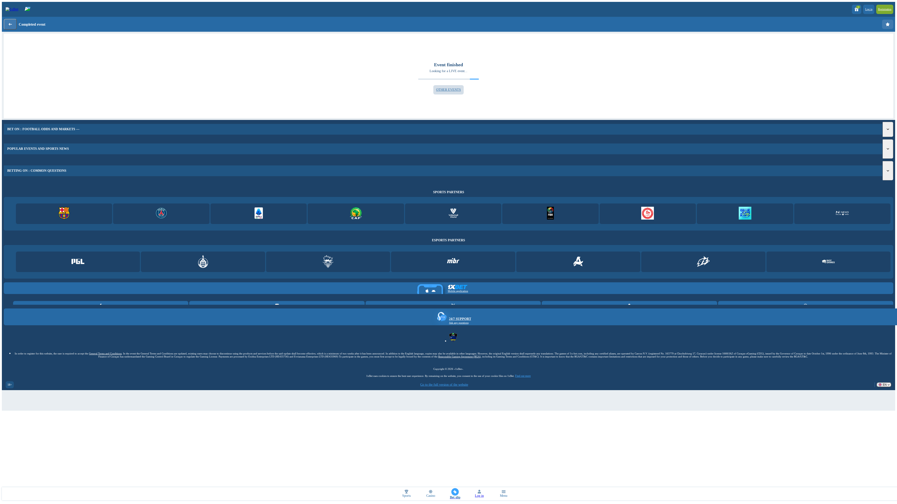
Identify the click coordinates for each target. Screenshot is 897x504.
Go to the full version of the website (444, 384)
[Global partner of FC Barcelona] (64, 213)
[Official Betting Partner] (745, 213)
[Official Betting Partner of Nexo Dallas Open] (842, 213)
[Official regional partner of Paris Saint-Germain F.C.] (161, 213)
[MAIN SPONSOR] (703, 262)
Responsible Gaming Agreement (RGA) (459, 356)
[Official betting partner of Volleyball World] (453, 213)
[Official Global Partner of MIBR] (453, 262)
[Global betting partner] (550, 213)
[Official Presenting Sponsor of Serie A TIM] (258, 213)
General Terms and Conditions (105, 353)
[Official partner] (77, 262)
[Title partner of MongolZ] (203, 262)
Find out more (523, 376)
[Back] (10, 24)
